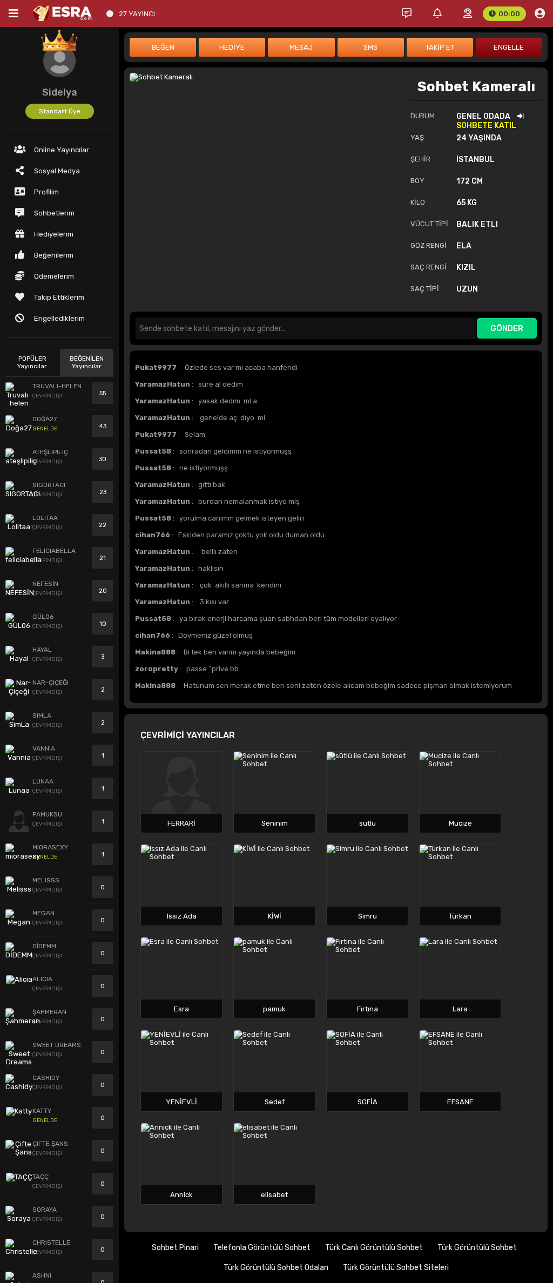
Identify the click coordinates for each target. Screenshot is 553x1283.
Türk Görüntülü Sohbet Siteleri (396, 1267)
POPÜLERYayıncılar (32, 362)
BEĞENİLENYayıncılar (87, 362)
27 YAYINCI (137, 14)
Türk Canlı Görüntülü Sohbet (374, 1247)
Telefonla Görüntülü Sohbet (262, 1247)
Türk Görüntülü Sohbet (477, 1247)
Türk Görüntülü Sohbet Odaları (276, 1267)
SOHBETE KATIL (486, 125)
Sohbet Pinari (175, 1247)
